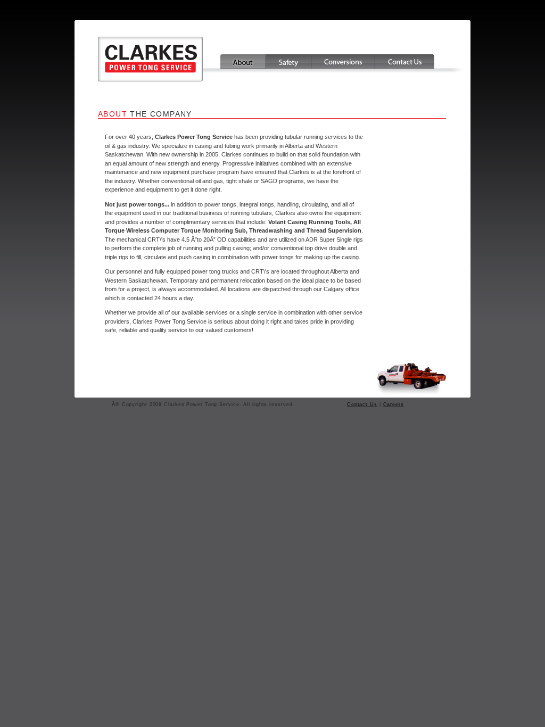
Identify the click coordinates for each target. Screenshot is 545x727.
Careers (393, 404)
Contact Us (362, 404)
